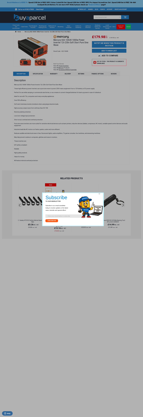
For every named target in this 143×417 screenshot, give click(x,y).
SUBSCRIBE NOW (52, 220)
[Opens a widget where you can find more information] (7, 413)
